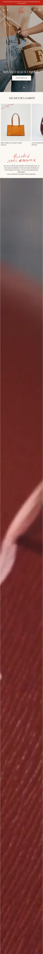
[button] (7, 10)
